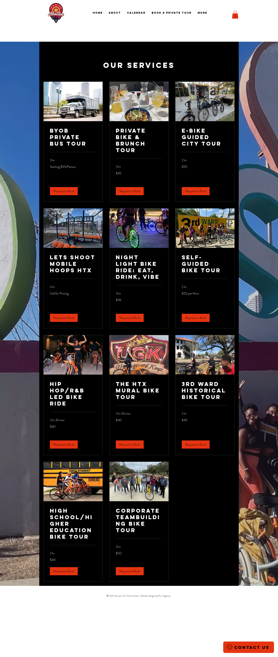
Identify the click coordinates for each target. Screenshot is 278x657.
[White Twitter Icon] (226, 13)
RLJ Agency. (164, 596)
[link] (73, 137)
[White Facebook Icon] (214, 13)
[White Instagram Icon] (220, 13)
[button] (235, 15)
